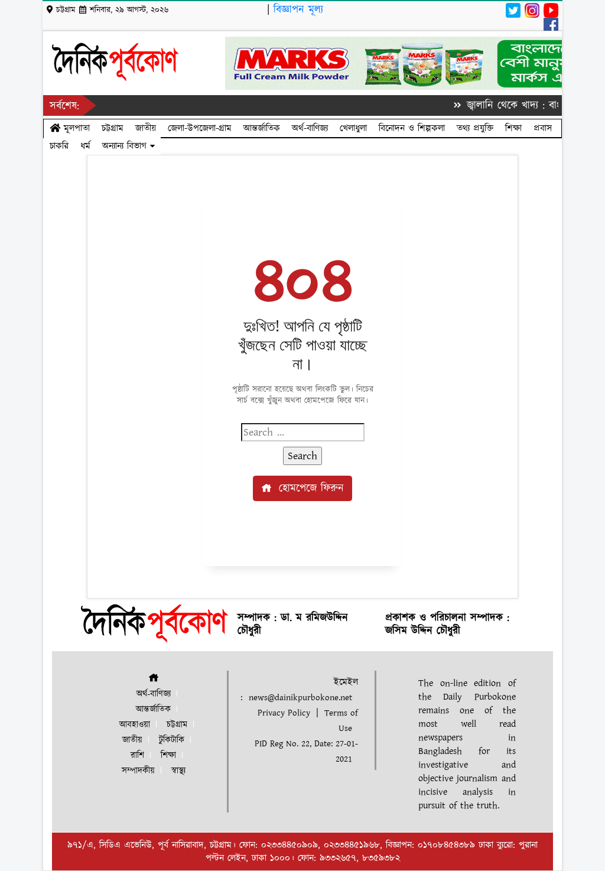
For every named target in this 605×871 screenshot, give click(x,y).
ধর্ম (85, 145)
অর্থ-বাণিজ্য (310, 128)
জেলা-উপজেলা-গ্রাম (200, 128)
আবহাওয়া (134, 725)
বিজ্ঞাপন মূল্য (298, 9)
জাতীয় (145, 128)
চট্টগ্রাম (112, 128)
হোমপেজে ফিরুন (309, 488)
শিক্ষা (513, 128)
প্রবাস (543, 128)
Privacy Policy (284, 713)
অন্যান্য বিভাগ (126, 145)
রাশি (137, 755)
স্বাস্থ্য (178, 771)
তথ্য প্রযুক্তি (475, 128)
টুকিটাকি (171, 740)
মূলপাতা (75, 128)
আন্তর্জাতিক (261, 128)
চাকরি (59, 145)
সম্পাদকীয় (138, 771)
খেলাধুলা (353, 128)
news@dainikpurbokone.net (300, 697)
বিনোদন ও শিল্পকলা (412, 128)
